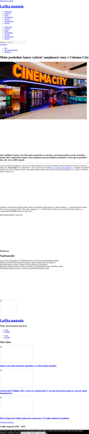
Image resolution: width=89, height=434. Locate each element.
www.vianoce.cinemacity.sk (62, 168)
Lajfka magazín (12, 6)
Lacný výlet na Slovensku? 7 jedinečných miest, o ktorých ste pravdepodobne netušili (29, 260)
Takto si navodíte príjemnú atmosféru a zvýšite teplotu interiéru (28, 366)
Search (2, 42)
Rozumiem (24, 433)
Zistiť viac (41, 433)
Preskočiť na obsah (6, 1)
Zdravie (7, 23)
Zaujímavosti (8, 21)
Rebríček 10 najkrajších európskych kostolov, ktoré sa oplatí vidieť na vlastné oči (27, 262)
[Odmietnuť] (46, 433)
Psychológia (8, 17)
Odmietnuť (33, 433)
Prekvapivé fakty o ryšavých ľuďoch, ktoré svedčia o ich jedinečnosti (23, 264)
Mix (5, 48)
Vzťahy (7, 19)
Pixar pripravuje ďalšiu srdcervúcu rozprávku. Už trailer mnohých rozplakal (34, 418)
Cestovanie (8, 11)
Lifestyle (7, 13)
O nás (6, 330)
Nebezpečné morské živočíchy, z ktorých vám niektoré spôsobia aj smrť (24, 268)
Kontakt (7, 332)
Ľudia (6, 15)
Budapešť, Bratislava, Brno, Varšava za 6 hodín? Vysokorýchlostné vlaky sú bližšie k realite (31, 266)
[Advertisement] (44, 135)
